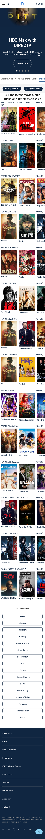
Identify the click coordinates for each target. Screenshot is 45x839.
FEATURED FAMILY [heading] (8, 390)
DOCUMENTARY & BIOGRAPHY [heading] (14, 569)
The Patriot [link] (23, 312)
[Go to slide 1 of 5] (17, 71)
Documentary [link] (22, 656)
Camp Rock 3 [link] (6, 455)
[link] (9, 119)
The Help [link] (22, 384)
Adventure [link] (23, 623)
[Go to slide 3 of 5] (22, 71)
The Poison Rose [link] (25, 348)
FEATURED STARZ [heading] (8, 212)
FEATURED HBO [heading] (7, 140)
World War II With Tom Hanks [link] (13, 598)
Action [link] (22, 616)
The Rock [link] (5, 276)
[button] (3, 3)
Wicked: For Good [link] (8, 133)
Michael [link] (4, 240)
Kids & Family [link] (22, 690)
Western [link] (22, 717)
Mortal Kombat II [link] (25, 169)
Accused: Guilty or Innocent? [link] (30, 598)
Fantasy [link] (22, 670)
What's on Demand (22, 79)
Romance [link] (23, 704)
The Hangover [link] (24, 205)
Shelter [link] (21, 241)
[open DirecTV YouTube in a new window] (24, 829)
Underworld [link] (5, 562)
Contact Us (6, 807)
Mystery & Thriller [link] (23, 697)
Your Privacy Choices (13, 766)
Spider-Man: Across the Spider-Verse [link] (15, 419)
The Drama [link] (23, 491)
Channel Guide (7, 79)
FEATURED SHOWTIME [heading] (10, 176)
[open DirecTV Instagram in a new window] (19, 829)
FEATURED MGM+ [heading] (8, 283)
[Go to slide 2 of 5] (19, 71)
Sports (34, 79)
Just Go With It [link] (7, 490)
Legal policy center (9, 750)
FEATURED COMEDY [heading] (9, 426)
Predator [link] (40, 562)
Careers (5, 741)
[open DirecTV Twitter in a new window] (14, 829)
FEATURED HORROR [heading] (9, 533)
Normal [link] (4, 169)
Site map (5, 782)
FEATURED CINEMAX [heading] (9, 247)
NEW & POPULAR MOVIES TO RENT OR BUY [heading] (17, 103)
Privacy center (7, 758)
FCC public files (7, 790)
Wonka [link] (21, 277)
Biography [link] (23, 629)
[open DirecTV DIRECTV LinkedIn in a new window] (3, 829)
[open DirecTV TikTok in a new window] (30, 829)
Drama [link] (22, 663)
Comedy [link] (22, 636)
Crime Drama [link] (22, 650)
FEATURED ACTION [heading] (9, 319)
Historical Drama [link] (23, 677)
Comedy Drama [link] (22, 643)
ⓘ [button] (39, 54)
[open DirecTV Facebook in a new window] (9, 829)
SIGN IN (39, 4)
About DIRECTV (8, 733)
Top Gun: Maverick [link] (8, 205)
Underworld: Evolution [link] (27, 562)
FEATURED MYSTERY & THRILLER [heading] (15, 497)
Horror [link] (22, 683)
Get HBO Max (22, 63)
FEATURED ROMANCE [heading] (10, 462)
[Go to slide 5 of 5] (28, 71)
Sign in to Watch (34, 89)
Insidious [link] (40, 312)
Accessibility (6, 799)
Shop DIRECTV (13, 89)
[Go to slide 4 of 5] (25, 71)
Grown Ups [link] (23, 455)
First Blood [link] (5, 312)
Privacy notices (7, 774)
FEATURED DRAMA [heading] (9, 354)
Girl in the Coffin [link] (25, 527)
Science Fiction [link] (23, 710)
